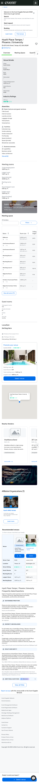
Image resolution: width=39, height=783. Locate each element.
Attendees (5, 220)
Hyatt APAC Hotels (10, 510)
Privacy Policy (5, 734)
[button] (17, 222)
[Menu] (2, 2)
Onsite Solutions (6, 700)
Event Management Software (9, 705)
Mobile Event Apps (6, 710)
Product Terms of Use (7, 737)
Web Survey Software (7, 715)
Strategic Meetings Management (10, 713)
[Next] (37, 53)
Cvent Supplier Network (8, 698)
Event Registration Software (9, 707)
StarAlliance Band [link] (10, 440)
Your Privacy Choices (7, 730)
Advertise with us (6, 742)
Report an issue (6, 691)
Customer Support (7, 727)
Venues (5, 7)
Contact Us (5, 725)
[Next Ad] (36, 362)
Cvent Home (5, 722)
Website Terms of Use (7, 739)
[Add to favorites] (36, 44)
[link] (15, 432)
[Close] (34, 13)
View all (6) (5, 156)
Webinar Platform (6, 718)
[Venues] (35, 3)
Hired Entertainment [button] (9, 452)
